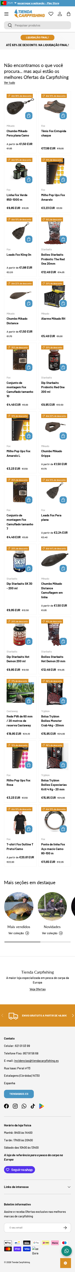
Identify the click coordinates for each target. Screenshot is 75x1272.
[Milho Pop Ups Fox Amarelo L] (20, 427)
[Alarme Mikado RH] (55, 295)
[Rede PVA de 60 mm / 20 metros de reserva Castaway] (20, 692)
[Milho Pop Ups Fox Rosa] (20, 756)
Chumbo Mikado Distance (17, 321)
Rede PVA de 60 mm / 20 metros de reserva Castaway (20, 720)
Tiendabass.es (18, 1093)
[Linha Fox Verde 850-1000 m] (20, 171)
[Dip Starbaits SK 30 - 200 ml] (20, 560)
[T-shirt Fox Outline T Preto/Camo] (20, 820)
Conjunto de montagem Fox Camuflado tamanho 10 (20, 389)
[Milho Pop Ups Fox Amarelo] (55, 171)
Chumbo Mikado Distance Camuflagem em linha (52, 590)
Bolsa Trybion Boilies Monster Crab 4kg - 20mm (52, 720)
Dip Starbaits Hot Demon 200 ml (18, 659)
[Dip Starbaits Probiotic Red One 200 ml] (55, 359)
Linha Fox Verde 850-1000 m (17, 197)
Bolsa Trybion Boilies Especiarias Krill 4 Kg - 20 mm (54, 784)
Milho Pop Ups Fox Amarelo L (18, 453)
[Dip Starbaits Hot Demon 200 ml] (20, 633)
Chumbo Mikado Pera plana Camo (18, 133)
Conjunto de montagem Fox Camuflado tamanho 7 (20, 521)
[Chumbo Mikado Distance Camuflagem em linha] (55, 560)
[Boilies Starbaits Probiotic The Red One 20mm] (55, 231)
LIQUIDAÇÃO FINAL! (37, 37)
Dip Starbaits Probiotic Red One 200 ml (53, 387)
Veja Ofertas (38, 989)
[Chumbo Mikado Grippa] (55, 427)
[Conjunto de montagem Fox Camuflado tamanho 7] (20, 491)
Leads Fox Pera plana (51, 517)
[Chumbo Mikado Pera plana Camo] (20, 107)
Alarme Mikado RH (53, 318)
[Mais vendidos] (18, 906)
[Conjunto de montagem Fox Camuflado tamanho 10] (20, 359)
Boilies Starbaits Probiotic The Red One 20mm (53, 259)
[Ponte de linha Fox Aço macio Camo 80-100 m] (55, 820)
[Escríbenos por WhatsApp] (66, 1251)
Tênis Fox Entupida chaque (53, 133)
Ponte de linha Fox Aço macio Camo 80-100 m (53, 848)
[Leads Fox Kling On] (20, 231)
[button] (68, 14)
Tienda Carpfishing (21, 1262)
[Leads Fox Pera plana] (55, 491)
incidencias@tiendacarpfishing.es (36, 1060)
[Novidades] (52, 906)
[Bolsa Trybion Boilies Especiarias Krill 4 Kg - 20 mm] (55, 756)
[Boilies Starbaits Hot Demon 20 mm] (55, 633)
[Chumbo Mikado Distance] (20, 295)
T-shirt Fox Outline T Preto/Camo (20, 846)
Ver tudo (9, 82)
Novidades (52, 926)
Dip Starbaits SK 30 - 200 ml (19, 586)
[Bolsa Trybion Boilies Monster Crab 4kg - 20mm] (55, 692)
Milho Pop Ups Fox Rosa (18, 782)
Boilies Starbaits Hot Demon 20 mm (53, 659)
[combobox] (37, 25)
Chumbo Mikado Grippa (51, 453)
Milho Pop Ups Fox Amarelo (53, 197)
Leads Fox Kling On (19, 254)
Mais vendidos (18, 926)
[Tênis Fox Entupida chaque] (55, 107)
